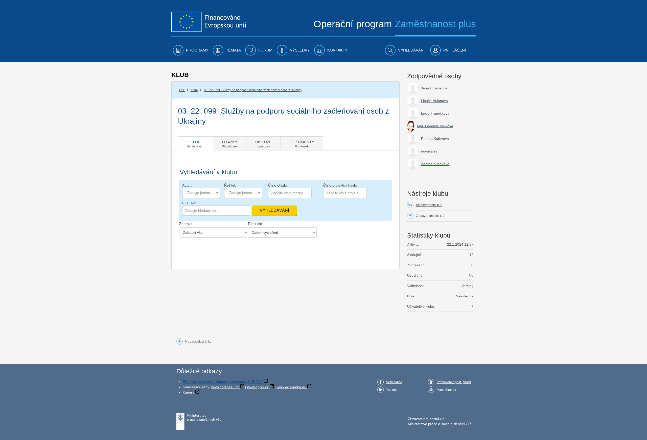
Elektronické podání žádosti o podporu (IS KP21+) (223, 382)
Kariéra (188, 392)
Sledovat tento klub (429, 205)
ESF (182, 90)
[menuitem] (190, 50)
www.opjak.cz (258, 387)
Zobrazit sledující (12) (431, 216)
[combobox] (201, 193)
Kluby (194, 90)
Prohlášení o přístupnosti (454, 382)
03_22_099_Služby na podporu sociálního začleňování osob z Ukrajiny (253, 90)
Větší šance (394, 382)
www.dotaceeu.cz (225, 387)
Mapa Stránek (446, 390)
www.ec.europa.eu (291, 387)
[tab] (195, 143)
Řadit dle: (255, 224)
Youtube (392, 390)
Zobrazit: (186, 224)
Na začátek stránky (198, 341)
